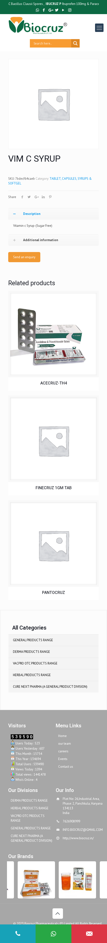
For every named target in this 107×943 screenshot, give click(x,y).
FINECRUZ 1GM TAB (54, 488)
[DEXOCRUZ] (75, 879)
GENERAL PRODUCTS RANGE (33, 640)
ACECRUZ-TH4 (53, 383)
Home (62, 736)
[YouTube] (63, 10)
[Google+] (50, 10)
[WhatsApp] (37, 10)
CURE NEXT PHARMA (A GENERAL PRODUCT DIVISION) (50, 687)
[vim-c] (34, 879)
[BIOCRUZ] (57, 25)
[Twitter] (56, 10)
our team (64, 743)
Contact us (65, 767)
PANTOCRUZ (53, 592)
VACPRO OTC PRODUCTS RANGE (35, 663)
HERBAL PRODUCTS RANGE (32, 675)
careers (63, 751)
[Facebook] (44, 10)
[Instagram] (69, 10)
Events (62, 759)
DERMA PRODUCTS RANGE (31, 652)
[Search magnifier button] (75, 43)
